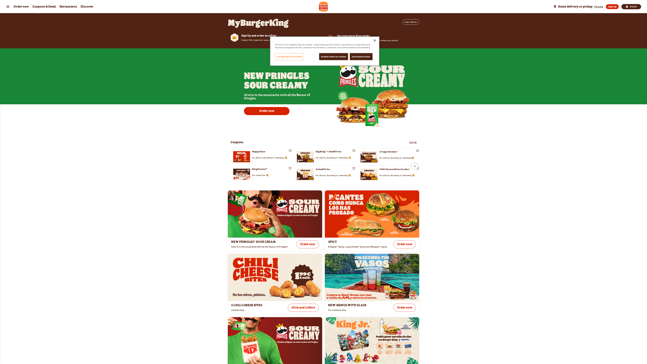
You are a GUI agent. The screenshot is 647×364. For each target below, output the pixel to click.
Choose (598, 6)
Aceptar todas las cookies (333, 56)
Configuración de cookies (289, 56)
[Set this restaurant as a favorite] (290, 150)
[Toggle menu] (8, 7)
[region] (324, 51)
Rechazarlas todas (361, 56)
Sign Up (612, 6)
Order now (21, 6)
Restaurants (68, 6)
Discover (87, 6)
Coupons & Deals (44, 6)
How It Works (411, 22)
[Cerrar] (374, 40)
